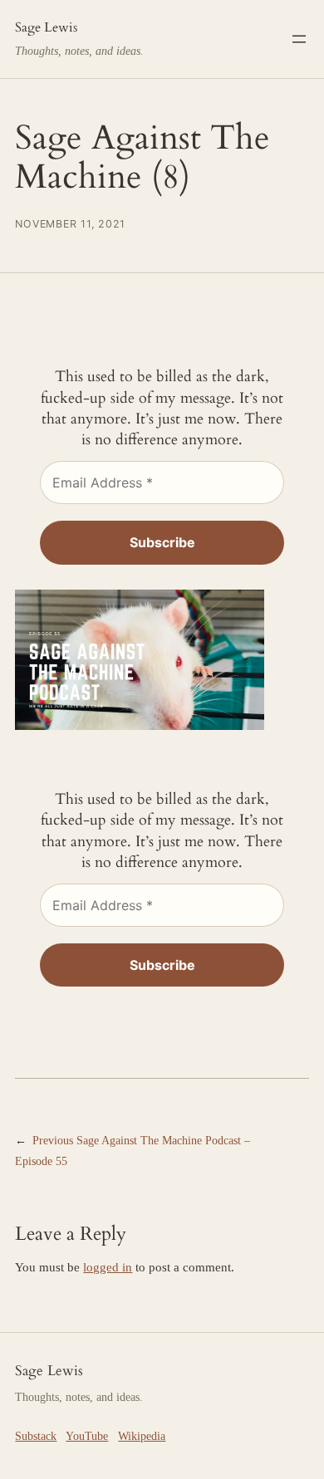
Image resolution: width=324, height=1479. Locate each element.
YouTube (87, 1435)
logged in (107, 1267)
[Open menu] (299, 39)
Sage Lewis (46, 27)
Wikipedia (141, 1435)
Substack (35, 1435)
